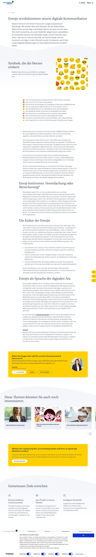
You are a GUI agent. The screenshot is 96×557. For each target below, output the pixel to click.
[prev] (87, 434)
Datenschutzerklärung (53, 548)
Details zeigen (79, 554)
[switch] (43, 554)
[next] (90, 434)
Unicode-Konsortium (42, 315)
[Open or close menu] (92, 3)
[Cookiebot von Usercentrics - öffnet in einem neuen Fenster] (9, 554)
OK (83, 535)
